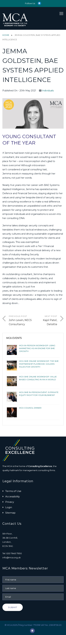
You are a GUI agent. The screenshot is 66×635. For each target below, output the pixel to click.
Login (8, 507)
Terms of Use (13, 491)
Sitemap (10, 512)
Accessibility (12, 496)
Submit (12, 607)
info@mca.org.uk (11, 557)
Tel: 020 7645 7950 (12, 553)
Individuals (48, 90)
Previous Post (20, 320)
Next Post (50, 320)
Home (5, 35)
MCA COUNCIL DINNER (30, 408)
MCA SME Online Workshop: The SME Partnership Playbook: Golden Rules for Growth (39, 364)
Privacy (9, 501)
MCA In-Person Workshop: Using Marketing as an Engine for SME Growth (37, 348)
